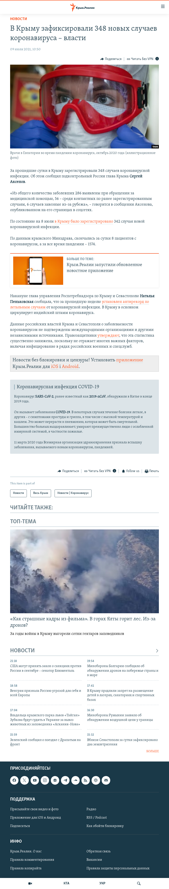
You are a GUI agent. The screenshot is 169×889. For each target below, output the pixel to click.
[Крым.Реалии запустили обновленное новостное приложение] (38, 271)
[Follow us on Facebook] (14, 780)
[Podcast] (96, 780)
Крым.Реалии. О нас (26, 851)
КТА (66, 883)
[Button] (110, 59)
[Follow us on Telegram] (65, 780)
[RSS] (85, 780)
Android (70, 366)
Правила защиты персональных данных (117, 868)
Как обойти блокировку (105, 826)
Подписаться (20, 826)
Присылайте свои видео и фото (34, 809)
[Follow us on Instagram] (45, 780)
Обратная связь (98, 851)
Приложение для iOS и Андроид (35, 818)
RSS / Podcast (96, 818)
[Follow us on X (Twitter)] (24, 780)
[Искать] (138, 883)
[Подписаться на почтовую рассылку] (106, 780)
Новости (18, 19)
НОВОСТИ (22, 651)
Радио (91, 809)
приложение (129, 360)
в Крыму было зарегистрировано (84, 222)
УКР (102, 883)
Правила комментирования (32, 860)
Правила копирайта (26, 868)
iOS (54, 366)
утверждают (108, 336)
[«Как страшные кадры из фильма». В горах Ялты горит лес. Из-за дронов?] (84, 571)
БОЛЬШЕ (152, 751)
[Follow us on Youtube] (35, 780)
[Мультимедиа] (30, 883)
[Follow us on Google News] (55, 780)
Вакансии (94, 860)
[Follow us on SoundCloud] (75, 780)
